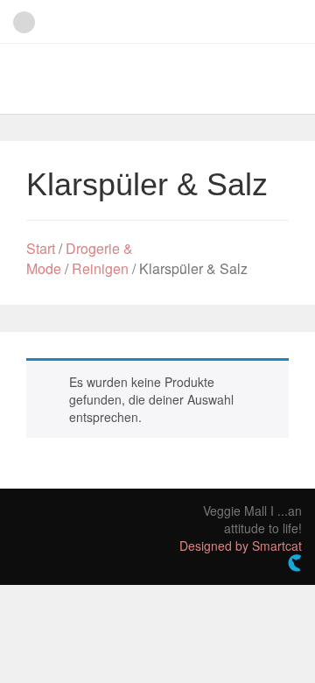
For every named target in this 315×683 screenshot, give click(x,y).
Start (40, 248)
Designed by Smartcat (240, 545)
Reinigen (100, 268)
